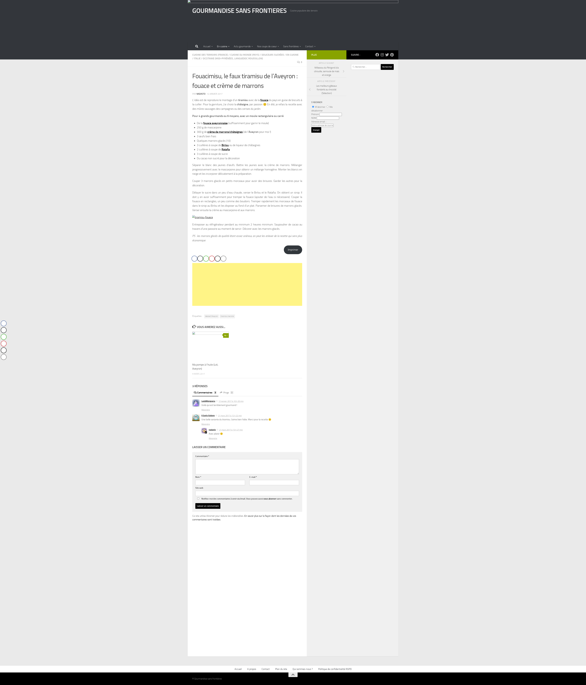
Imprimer (293, 249)
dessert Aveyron (211, 316)
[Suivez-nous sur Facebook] (377, 55)
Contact (309, 46)
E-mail (253, 477)
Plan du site (281, 669)
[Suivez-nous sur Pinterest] (392, 55)
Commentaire (202, 456)
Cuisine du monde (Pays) (244, 54)
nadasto (201, 94)
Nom (198, 477)
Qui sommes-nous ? (303, 669)
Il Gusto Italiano (208, 415)
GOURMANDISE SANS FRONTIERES (239, 11)
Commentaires (206, 392)
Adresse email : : (319, 121)
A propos (251, 669)
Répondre (205, 410)
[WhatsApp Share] (206, 258)
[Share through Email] (223, 258)
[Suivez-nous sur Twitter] (387, 55)
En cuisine (222, 46)
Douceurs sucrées (273, 54)
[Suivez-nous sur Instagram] (382, 55)
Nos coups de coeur (267, 46)
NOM (313, 118)
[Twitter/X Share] (200, 258)
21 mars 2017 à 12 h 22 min (230, 415)
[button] (3, 363)
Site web (199, 488)
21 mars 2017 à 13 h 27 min (231, 430)
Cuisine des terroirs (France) (210, 54)
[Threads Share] (218, 258)
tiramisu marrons (227, 316)
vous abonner (270, 498)
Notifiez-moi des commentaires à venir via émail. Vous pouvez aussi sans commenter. (246, 498)
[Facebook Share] (194, 258)
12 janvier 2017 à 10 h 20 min (231, 401)
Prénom (315, 114)
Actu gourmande (242, 46)
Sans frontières (291, 46)
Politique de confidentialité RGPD (335, 669)
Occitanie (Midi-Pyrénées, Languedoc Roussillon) (233, 58)
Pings (228, 392)
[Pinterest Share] (212, 258)
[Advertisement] (247, 284)
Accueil (206, 46)
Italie (197, 58)
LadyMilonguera (208, 401)
